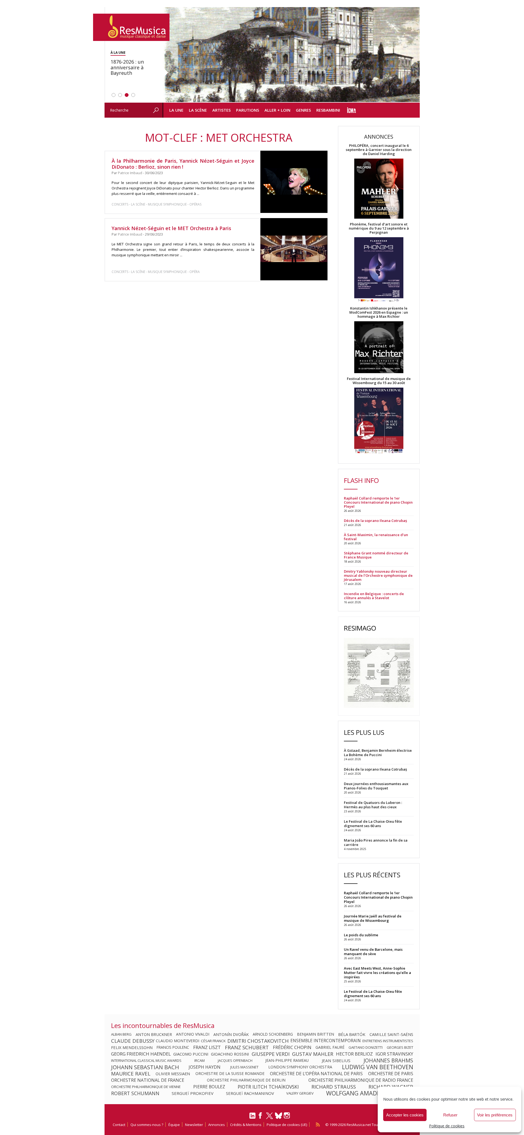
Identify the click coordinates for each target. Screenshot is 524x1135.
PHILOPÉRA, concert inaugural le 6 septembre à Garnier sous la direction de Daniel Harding (379, 150)
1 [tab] (113, 95)
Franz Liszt (207, 1047)
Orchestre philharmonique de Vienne (146, 1087)
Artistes (221, 110)
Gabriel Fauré (329, 1047)
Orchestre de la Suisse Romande (229, 1073)
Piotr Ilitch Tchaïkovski (268, 1087)
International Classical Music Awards (146, 1060)
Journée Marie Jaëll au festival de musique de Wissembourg (372, 918)
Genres (303, 110)
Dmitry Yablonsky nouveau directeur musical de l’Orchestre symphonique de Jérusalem (378, 575)
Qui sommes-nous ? (146, 1124)
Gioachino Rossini (230, 1054)
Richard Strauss (333, 1087)
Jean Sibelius (336, 1060)
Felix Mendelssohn (132, 1047)
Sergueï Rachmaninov (250, 1093)
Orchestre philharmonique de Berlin (246, 1080)
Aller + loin (277, 110)
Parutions (247, 110)
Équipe (174, 1124)
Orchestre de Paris (390, 1073)
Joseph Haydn (205, 1067)
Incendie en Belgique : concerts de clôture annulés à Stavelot (374, 596)
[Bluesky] (278, 1115)
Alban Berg (121, 1034)
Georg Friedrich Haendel (141, 1054)
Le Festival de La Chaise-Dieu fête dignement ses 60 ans (373, 993)
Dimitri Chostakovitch (258, 1041)
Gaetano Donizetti (366, 1047)
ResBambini (328, 110)
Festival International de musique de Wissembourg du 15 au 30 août (379, 381)
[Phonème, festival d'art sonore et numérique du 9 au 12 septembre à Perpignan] (379, 270)
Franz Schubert (247, 1047)
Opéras (195, 204)
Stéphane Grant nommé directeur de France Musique (376, 555)
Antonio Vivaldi (192, 1034)
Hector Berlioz (354, 1054)
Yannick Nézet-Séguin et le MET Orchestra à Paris (171, 228)
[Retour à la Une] (131, 27)
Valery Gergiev (300, 1093)
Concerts (120, 204)
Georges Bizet (400, 1047)
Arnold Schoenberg (273, 1034)
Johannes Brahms (388, 1060)
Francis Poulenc (173, 1047)
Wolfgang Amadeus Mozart (369, 1093)
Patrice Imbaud (130, 173)
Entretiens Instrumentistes (387, 1041)
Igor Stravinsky (394, 1054)
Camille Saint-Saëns (391, 1034)
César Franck (213, 1041)
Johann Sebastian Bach (145, 1067)
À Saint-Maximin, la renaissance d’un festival (376, 537)
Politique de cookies (447, 1125)
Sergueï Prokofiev (192, 1093)
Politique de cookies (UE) (287, 1124)
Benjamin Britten (315, 1034)
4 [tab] (133, 95)
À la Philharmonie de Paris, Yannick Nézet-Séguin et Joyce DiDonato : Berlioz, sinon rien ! (183, 164)
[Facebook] (260, 1117)
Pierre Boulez (209, 1087)
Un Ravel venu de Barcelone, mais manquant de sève (373, 951)
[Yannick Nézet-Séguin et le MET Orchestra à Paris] (293, 249)
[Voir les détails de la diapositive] (291, 55)
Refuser (450, 1115)
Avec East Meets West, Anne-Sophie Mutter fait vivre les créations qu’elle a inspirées (377, 972)
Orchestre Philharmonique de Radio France (360, 1080)
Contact (119, 1124)
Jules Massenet (244, 1067)
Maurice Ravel (130, 1073)
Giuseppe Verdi (271, 1054)
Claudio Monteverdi (177, 1041)
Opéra (194, 271)
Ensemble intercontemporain (325, 1041)
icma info (352, 110)
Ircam (199, 1060)
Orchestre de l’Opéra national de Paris (316, 1073)
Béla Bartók (351, 1034)
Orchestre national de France (147, 1080)
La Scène (198, 110)
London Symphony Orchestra (300, 1067)
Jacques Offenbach (235, 1060)
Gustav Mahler (312, 1054)
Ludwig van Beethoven (377, 1067)
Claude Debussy (132, 1041)
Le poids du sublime (361, 934)
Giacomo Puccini (190, 1054)
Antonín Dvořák (231, 1034)
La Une (176, 110)
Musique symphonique (167, 204)
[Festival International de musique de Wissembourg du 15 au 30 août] (379, 421)
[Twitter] (269, 1118)
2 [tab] (120, 95)
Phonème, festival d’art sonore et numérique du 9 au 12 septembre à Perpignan (379, 228)
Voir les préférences (495, 1115)
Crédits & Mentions (245, 1124)
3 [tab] (127, 95)
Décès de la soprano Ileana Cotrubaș (375, 521)
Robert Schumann (135, 1093)
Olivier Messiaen (173, 1073)
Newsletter (194, 1124)
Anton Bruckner (154, 1034)
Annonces (216, 1124)
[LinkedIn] (252, 1117)
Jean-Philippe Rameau (287, 1060)
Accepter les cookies (405, 1115)
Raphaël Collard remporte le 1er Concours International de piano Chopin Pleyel (378, 502)
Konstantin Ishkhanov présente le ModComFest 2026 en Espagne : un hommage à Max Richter (378, 312)
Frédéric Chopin (292, 1047)
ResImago (360, 627)
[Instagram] (287, 1115)
